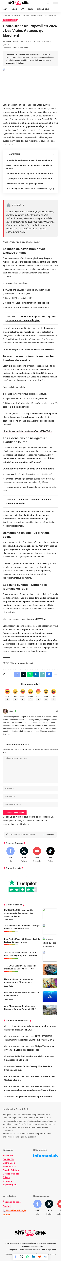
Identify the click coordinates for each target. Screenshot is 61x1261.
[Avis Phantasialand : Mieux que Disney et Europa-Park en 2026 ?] (50, 1010)
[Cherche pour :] (25, 835)
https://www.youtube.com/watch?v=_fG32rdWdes (27, 431)
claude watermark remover (16, 1036)
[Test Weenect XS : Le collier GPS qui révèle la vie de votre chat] (50, 929)
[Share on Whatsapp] (27, 1257)
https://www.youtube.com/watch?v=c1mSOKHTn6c (28, 349)
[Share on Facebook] (16, 1257)
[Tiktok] (50, 855)
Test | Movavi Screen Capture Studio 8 (33, 1096)
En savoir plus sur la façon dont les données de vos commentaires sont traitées (28, 820)
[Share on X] (22, 1257)
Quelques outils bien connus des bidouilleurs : (31, 178)
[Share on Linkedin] (33, 1257)
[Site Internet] (53, 711)
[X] (24, 855)
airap (6, 1056)
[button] (5, 3)
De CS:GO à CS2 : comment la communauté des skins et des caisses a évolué (18, 913)
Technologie (10, 20)
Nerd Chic (8, 1156)
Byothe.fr (7, 1181)
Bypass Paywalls (14, 479)
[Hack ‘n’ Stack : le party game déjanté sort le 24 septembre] (50, 983)
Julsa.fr (6, 1177)
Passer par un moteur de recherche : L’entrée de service (29, 166)
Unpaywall (11, 474)
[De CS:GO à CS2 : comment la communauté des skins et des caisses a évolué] (50, 914)
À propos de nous (12, 1202)
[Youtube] (37, 855)
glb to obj (8, 1026)
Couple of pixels (11, 1174)
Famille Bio (8, 1159)
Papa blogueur (10, 1184)
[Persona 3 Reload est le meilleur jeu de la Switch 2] (50, 996)
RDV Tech (41, 619)
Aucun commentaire (41, 41)
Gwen (8, 41)
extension (20, 663)
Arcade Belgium (11, 1170)
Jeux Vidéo (8, 920)
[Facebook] (10, 855)
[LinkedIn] (57, 711)
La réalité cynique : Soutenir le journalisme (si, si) (30, 189)
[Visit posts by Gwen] (5, 711)
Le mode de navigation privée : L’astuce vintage (29, 160)
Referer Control (13, 487)
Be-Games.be (9, 1166)
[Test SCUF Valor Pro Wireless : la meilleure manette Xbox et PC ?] (50, 969)
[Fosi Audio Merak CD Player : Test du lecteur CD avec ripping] (50, 943)
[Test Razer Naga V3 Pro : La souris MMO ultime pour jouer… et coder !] (50, 956)
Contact (7, 1206)
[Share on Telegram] (45, 1257)
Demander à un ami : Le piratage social (24, 183)
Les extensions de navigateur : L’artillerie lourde (29, 173)
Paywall (29, 663)
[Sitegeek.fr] (19, 3)
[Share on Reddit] (39, 1257)
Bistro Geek (9, 1163)
